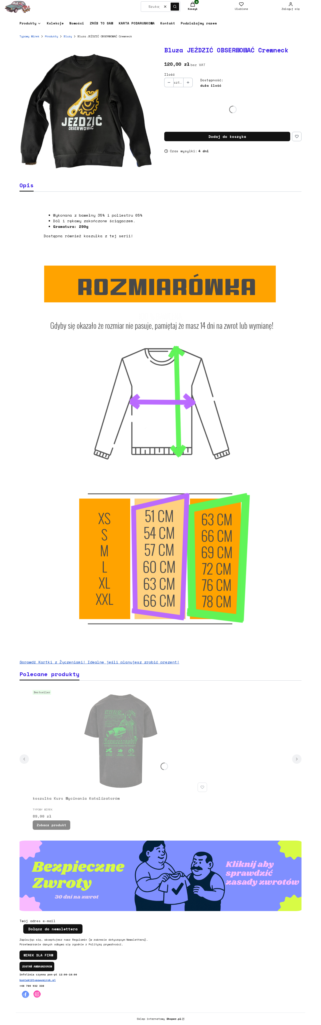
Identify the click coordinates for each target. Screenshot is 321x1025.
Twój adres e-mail (37, 921)
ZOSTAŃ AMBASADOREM (37, 966)
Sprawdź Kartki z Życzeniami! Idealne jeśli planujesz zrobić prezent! (99, 662)
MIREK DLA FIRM (38, 955)
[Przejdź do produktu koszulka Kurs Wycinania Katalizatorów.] (121, 741)
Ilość (169, 74)
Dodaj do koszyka (227, 136)
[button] (175, 7)
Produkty (51, 36)
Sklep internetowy (159, 1019)
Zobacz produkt (51, 824)
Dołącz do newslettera (53, 929)
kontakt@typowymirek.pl (38, 980)
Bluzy (68, 36)
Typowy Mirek (29, 36)
